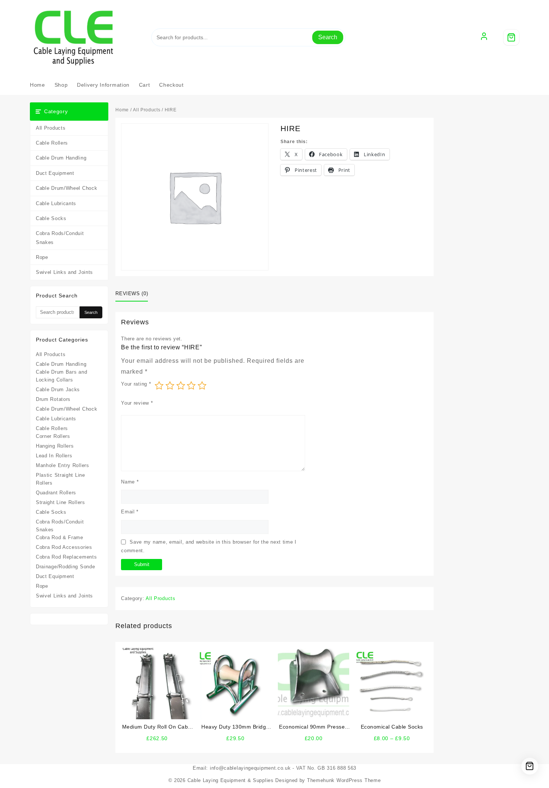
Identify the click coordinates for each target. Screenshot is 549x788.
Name (130, 482)
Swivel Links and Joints (64, 272)
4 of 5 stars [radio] (191, 385)
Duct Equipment (55, 173)
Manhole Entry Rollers (62, 465)
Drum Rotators (53, 399)
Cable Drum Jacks (58, 389)
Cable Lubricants (56, 203)
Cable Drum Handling (61, 158)
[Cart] (511, 37)
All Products (50, 128)
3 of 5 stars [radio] (180, 385)
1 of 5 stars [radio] (159, 385)
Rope (42, 257)
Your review (137, 403)
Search (327, 37)
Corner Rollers (53, 436)
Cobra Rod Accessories (64, 547)
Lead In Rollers (54, 455)
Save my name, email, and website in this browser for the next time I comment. (209, 546)
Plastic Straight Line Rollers (60, 479)
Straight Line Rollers (60, 502)
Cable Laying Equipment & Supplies (230, 780)
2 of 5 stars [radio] (169, 385)
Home (122, 109)
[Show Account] (484, 37)
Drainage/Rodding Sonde (65, 566)
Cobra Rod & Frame (59, 537)
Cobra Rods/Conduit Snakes (60, 238)
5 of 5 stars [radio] (202, 385)
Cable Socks (51, 218)
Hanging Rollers (55, 446)
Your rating (136, 384)
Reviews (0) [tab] (131, 293)
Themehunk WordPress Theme (344, 780)
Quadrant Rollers (56, 492)
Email (130, 511)
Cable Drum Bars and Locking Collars (61, 376)
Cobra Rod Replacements (66, 557)
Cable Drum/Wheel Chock (66, 188)
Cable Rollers (52, 143)
